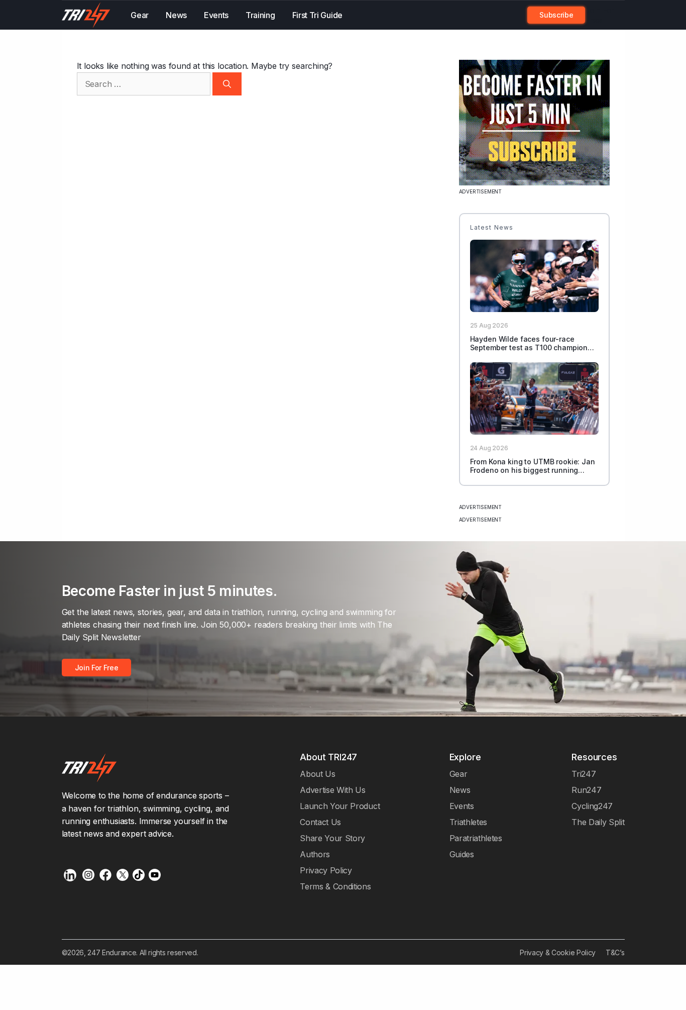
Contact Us (320, 822)
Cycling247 (592, 806)
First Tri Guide (317, 15)
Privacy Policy (326, 870)
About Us (317, 774)
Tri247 (583, 774)
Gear (140, 15)
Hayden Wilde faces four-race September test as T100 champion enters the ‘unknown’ (529, 347)
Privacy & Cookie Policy (558, 952)
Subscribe (556, 15)
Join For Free (599, 15)
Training (260, 15)
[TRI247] (86, 15)
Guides (461, 854)
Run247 (586, 790)
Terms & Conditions (335, 886)
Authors (315, 854)
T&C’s (615, 952)
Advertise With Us (333, 790)
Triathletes (468, 822)
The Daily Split (597, 822)
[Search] (227, 83)
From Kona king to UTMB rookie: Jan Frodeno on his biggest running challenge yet (532, 470)
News (176, 15)
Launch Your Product (340, 806)
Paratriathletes (475, 838)
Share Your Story (332, 838)
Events (216, 15)
